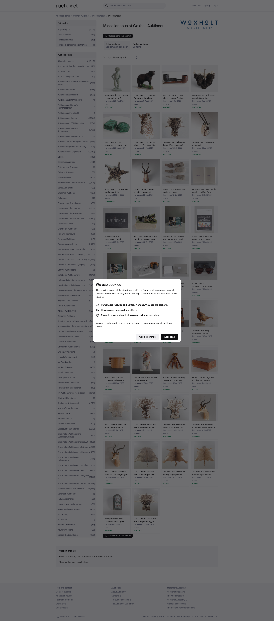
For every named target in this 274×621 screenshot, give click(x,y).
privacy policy (130, 323)
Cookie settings (147, 336)
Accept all (169, 336)
